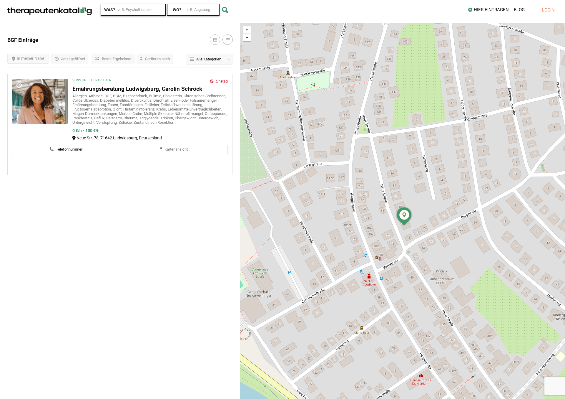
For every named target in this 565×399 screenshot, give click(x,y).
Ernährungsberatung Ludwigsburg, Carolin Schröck (137, 88)
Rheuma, (131, 118)
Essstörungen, (132, 105)
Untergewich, (208, 118)
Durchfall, (161, 100)
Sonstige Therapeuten (92, 80)
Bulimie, (156, 96)
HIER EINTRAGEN (491, 9)
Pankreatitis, (83, 118)
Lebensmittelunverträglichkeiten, (195, 109)
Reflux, (100, 118)
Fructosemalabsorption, (92, 109)
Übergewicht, (186, 118)
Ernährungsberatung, (90, 105)
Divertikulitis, (142, 100)
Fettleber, (152, 105)
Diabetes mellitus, (115, 100)
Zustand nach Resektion (154, 122)
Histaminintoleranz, (139, 109)
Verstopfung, (107, 122)
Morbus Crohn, (131, 113)
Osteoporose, (216, 113)
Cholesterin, (173, 96)
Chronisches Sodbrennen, (205, 96)
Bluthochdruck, (136, 96)
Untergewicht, (84, 122)
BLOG (519, 9)
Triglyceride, (149, 118)
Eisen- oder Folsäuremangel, (193, 100)
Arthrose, (96, 96)
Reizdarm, (115, 118)
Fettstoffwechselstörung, (182, 105)
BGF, (108, 96)
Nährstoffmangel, (190, 113)
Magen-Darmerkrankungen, (95, 113)
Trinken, (167, 118)
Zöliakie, (126, 122)
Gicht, (118, 109)
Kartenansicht (176, 149)
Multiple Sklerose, (159, 113)
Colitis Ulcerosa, (86, 100)
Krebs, (162, 109)
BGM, (118, 96)
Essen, (114, 105)
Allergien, (80, 96)
